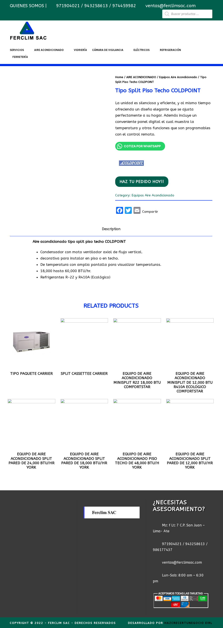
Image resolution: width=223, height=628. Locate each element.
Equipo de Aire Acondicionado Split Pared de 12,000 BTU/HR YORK (190, 460)
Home (119, 77)
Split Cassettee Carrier (84, 373)
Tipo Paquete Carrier (31, 373)
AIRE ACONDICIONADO (49, 50)
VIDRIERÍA (80, 50)
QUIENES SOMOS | (29, 5)
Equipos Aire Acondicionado (178, 77)
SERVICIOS (17, 50)
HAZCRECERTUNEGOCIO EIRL (188, 623)
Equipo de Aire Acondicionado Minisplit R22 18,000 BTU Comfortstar (137, 380)
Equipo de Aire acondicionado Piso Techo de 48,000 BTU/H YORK (137, 460)
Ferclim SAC (104, 512)
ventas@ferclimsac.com (170, 5)
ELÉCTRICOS (141, 50)
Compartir (150, 212)
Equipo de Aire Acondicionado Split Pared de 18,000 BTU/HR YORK (84, 460)
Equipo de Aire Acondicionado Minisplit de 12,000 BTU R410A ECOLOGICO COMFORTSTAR (190, 382)
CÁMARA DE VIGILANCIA (107, 50)
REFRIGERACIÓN (170, 50)
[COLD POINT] (131, 162)
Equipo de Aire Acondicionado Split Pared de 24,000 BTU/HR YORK (31, 460)
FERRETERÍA (20, 57)
